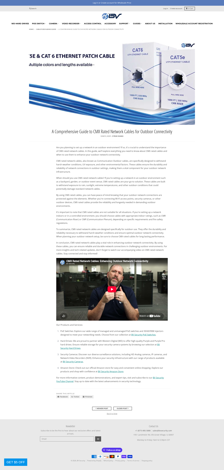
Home (31, 29)
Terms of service (133, 461)
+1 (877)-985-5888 (142, 430)
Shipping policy (147, 461)
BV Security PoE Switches (143, 334)
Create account (176, 8)
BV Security (81, 461)
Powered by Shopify (94, 461)
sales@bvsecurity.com (162, 430)
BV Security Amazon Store (110, 371)
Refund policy (108, 461)
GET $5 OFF (15, 462)
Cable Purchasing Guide (46, 29)
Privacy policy (120, 461)
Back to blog (112, 413)
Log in (165, 8)
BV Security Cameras (73, 361)
